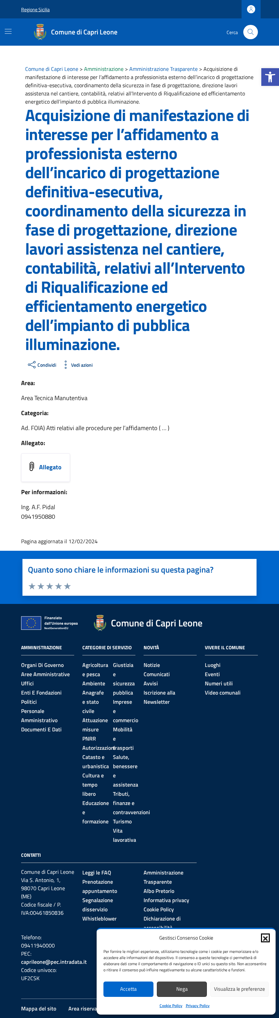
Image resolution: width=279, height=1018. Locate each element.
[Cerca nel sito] (250, 32)
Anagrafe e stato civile (93, 701)
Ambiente (93, 683)
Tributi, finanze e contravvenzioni (131, 803)
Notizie (152, 665)
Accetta (128, 989)
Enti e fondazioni (41, 692)
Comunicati (157, 674)
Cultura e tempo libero (93, 784)
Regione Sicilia (35, 9)
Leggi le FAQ (96, 872)
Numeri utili (219, 683)
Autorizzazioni (98, 748)
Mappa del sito (38, 1008)
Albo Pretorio (159, 891)
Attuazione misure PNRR (95, 729)
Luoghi (212, 665)
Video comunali (223, 692)
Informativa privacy (166, 900)
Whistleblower (99, 918)
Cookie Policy (171, 1005)
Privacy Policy (198, 1005)
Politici (29, 702)
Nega (182, 989)
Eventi (212, 674)
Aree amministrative (45, 674)
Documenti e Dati (41, 729)
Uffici (27, 683)
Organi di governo (42, 665)
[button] (270, 77)
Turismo (122, 821)
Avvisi (151, 683)
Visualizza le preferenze (239, 989)
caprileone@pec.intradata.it (54, 962)
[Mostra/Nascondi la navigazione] (8, 31)
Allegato (50, 467)
